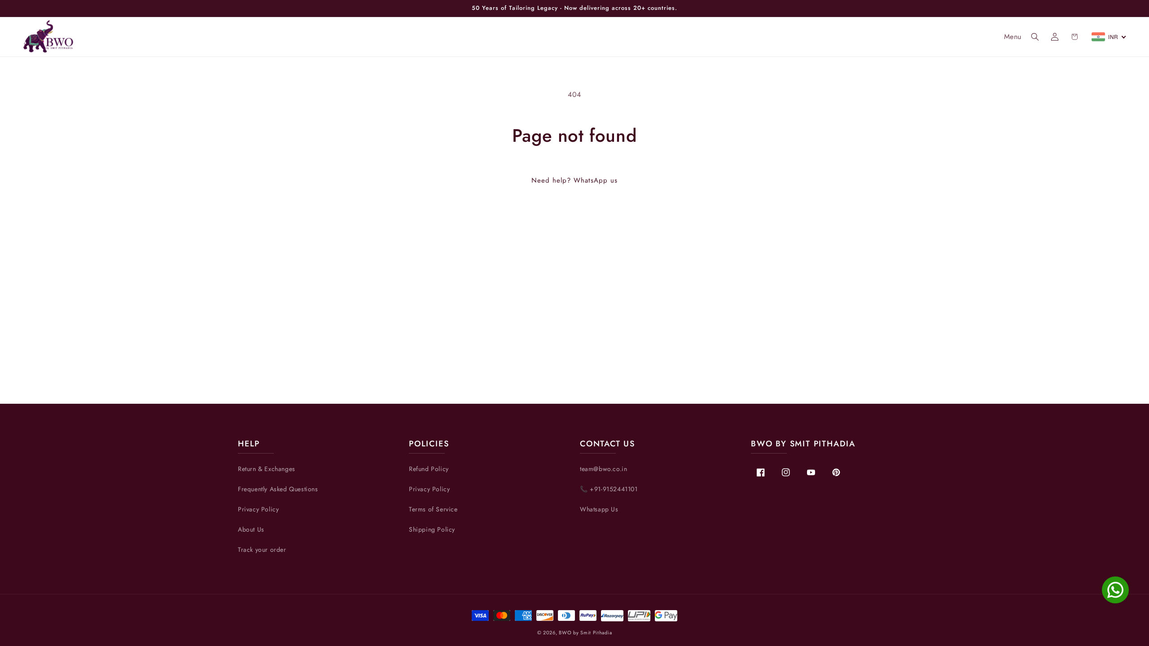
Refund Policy (429, 468)
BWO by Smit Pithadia (585, 632)
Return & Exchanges (266, 468)
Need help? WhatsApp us (574, 180)
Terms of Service (433, 509)
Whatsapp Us (599, 509)
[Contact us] (1115, 589)
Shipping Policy (432, 529)
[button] (1035, 37)
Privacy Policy (258, 509)
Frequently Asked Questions (278, 488)
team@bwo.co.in (603, 468)
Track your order (262, 549)
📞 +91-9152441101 (609, 488)
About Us (251, 529)
